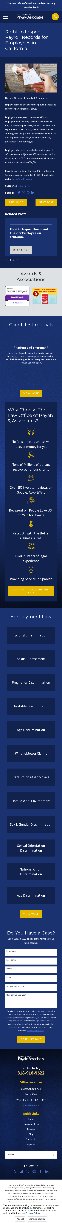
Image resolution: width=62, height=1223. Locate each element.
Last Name (11, 960)
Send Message (31, 1039)
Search (11, 1154)
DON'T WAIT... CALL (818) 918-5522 (31, 591)
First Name (11, 951)
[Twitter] (27, 1171)
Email (8, 977)
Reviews (31, 1129)
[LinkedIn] (46, 1171)
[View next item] (17, 260)
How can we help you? (16, 995)
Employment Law (31, 1124)
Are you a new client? (15, 986)
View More (31, 393)
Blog (31, 1134)
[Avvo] (21, 1171)
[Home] (30, 17)
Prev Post (16, 202)
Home (31, 1119)
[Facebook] (40, 1171)
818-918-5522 (31, 1073)
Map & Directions (31, 1105)
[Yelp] (15, 1171)
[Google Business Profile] (34, 1171)
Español (31, 1144)
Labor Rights (24, 186)
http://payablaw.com (22, 179)
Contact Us (31, 1139)
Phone (9, 968)
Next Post (46, 202)
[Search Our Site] (53, 1155)
